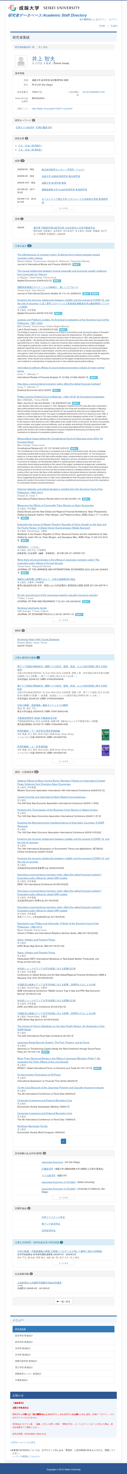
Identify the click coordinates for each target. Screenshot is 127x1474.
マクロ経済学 (49, 1175)
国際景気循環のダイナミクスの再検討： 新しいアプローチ (47, 287)
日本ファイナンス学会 (53, 1217)
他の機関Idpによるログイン (92, 19)
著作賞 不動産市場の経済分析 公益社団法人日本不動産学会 (64, 227)
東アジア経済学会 (51, 1223)
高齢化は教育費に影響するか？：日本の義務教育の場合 (46, 579)
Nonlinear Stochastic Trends (32, 1126)
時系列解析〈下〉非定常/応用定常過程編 (38, 730)
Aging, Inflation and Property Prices (36, 939)
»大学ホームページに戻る (22, 1442)
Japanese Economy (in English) (59, 1182)
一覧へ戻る (64, 1301)
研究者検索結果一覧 (24, 47)
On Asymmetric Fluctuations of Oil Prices (39, 1074)
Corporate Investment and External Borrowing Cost (44, 1100)
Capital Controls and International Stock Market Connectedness (51, 797)
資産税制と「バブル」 (29, 546)
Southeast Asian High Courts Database (38, 639)
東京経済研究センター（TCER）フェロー (63, 169)
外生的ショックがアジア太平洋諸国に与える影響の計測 (46, 968)
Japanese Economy (52, 1162)
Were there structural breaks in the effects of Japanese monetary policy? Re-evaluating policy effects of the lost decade (58, 561)
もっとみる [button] (63, 208)
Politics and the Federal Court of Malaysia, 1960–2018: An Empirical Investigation (60, 396)
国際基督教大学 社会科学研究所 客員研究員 (64, 189)
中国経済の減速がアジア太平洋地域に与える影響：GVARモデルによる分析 (56, 984)
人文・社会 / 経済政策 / (30, 149)
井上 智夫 (43, 58)
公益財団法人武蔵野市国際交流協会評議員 (39, 1282)
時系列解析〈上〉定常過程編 (32, 746)
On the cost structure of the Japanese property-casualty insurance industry (57, 595)
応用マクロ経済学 (25, 127)
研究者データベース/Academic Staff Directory (47, 15)
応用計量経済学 (44, 127)
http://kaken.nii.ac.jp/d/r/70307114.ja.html (52, 108)
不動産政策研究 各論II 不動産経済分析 (37, 717)
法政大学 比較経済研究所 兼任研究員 (61, 176)
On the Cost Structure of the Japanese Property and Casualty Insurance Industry (60, 1087)
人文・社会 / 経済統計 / (30, 145)
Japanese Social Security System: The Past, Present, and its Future (53, 1042)
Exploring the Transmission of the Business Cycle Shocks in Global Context (57, 809)
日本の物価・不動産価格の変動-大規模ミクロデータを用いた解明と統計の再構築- (60, 1251)
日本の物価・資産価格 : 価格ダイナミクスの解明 (42, 705)
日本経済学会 (49, 1230)
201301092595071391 (94, 91)
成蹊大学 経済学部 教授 (54, 182)
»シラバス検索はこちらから (26, 1456)
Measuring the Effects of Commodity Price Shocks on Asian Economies (55, 505)
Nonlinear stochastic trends (32, 607)
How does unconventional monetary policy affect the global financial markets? (59, 383)
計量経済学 (47, 1168)
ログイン (113, 19)
